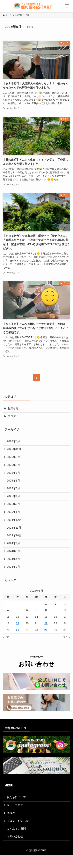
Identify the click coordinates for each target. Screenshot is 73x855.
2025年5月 (13, 488)
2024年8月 (13, 551)
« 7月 (6, 637)
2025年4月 (13, 496)
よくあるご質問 (16, 828)
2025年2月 (13, 504)
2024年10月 (14, 535)
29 (45, 630)
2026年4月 (13, 441)
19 (17, 623)
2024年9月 (13, 543)
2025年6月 (13, 480)
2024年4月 (13, 558)
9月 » (66, 637)
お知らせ (13, 408)
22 (45, 623)
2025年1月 (13, 511)
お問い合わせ (15, 836)
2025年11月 (14, 449)
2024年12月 (14, 519)
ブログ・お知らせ (18, 820)
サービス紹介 (15, 805)
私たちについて (16, 797)
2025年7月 (13, 472)
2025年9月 (13, 457)
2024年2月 (13, 566)
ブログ (12, 416)
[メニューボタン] (67, 6)
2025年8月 (13, 465)
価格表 (11, 813)
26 (17, 630)
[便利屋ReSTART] (36, 6)
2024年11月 (14, 527)
